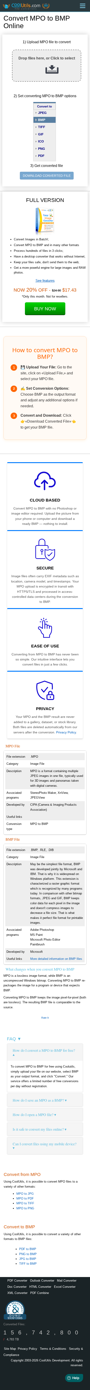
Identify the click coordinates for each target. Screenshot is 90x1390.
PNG (41, 148)
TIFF (41, 127)
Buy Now (45, 308)
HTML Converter (40, 1286)
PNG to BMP (28, 1254)
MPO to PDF (25, 1198)
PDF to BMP (27, 1249)
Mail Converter (66, 1280)
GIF (41, 134)
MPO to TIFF (25, 1203)
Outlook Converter (42, 1280)
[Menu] (82, 6)
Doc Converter (17, 1286)
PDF (41, 156)
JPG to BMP (27, 1259)
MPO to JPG (25, 1193)
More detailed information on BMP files (56, 959)
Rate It (45, 1017)
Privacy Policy (66, 732)
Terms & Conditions (53, 1348)
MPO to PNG (25, 1208)
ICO (41, 141)
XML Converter (17, 1293)
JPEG (42, 113)
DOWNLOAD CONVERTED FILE (47, 175)
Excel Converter (64, 1286)
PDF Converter (17, 1280)
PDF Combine (39, 1293)
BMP (41, 120)
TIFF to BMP (28, 1263)
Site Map (10, 1348)
